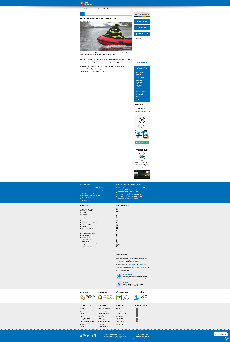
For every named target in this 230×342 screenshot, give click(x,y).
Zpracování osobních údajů (139, 338)
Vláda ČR (82, 313)
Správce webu (140, 334)
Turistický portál (119, 308)
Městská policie (101, 310)
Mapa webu (147, 336)
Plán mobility (119, 323)
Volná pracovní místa (140, 97)
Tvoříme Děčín (119, 311)
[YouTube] (137, 317)
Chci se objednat (139, 83)
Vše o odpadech (143, 14)
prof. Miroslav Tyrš (131, 264)
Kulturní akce (142, 34)
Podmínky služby (116, 338)
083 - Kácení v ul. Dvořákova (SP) (89, 199)
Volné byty (138, 96)
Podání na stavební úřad (141, 70)
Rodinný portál (119, 319)
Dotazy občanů (139, 74)
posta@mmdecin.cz (86, 239)
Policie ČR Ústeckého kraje (104, 308)
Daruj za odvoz (119, 324)
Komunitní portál (120, 321)
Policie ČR (82, 326)
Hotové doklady (139, 93)
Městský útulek (119, 316)
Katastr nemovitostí (84, 323)
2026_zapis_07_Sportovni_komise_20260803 (128, 191)
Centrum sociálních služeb (104, 313)
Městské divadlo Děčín (103, 323)
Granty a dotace (139, 72)
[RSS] (137, 320)
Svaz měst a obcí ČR (84, 319)
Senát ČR (82, 316)
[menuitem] (110, 2)
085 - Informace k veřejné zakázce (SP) (91, 195)
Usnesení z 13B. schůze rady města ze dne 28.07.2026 (130, 194)
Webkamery (138, 75)
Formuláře (138, 89)
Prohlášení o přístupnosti (138, 336)
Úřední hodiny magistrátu (87, 237)
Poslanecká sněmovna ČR (86, 314)
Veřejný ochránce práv (85, 318)
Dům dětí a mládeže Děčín (104, 321)
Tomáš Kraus (136, 267)
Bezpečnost (142, 27)
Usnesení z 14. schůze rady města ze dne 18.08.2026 (129, 193)
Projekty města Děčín (121, 313)
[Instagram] (137, 315)
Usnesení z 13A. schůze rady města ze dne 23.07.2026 (130, 196)
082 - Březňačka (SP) (86, 200)
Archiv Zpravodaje (142, 62)
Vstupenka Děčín (120, 310)
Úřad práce (82, 324)
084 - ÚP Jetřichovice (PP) (88, 197)
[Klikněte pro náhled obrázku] (106, 36)
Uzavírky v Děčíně (140, 79)
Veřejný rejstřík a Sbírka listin (87, 321)
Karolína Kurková (124, 266)
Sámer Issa (146, 266)
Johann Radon (143, 264)
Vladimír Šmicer (131, 267)
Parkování (142, 21)
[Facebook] (137, 309)
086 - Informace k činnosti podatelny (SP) (91, 193)
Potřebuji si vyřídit (140, 82)
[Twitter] (137, 312)
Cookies (148, 338)
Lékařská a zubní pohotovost (139, 86)
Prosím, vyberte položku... (140, 108)
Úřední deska (139, 88)
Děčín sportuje (119, 318)
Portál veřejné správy (85, 310)
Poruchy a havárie (140, 77)
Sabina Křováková (120, 267)
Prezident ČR (83, 311)
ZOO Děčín (100, 318)
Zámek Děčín (101, 316)
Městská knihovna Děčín (103, 326)
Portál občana (83, 308)
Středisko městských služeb (104, 311)
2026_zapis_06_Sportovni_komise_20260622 (128, 198)
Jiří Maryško (138, 266)
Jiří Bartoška (132, 266)
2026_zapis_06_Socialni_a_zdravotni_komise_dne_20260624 (131, 187)
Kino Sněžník (101, 324)
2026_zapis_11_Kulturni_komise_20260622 (127, 189)
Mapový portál (119, 314)
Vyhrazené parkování (140, 91)
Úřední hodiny (139, 80)
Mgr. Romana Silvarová (88, 21)
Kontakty (138, 99)
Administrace (147, 334)
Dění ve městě (109, 76)
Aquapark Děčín (101, 319)
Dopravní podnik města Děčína (105, 314)
